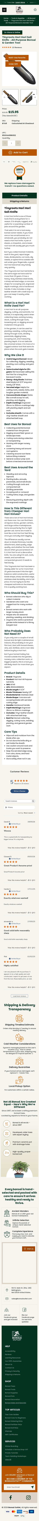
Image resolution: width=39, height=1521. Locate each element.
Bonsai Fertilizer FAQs (13, 1424)
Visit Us (30, 1249)
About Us (8, 1364)
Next (34, 97)
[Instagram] (28, 1497)
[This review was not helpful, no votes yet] (32, 848)
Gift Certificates (11, 1434)
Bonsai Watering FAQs (14, 1421)
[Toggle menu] (4, 10)
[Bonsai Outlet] (17, 1335)
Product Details (20, 195)
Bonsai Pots (10, 1396)
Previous (4, 97)
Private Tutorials (11, 1453)
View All (8, 1459)
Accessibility (10, 1351)
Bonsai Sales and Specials (15, 1403)
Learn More (14, 2)
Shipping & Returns (19, 201)
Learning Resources (12, 1358)
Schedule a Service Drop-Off (16, 1449)
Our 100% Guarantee (13, 1361)
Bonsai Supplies (11, 1393)
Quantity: (6, 138)
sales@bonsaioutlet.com (22, 1298)
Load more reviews (19, 996)
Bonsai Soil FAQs (11, 1428)
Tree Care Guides (12, 1414)
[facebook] (11, 1497)
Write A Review (19, 791)
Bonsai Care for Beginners (15, 1418)
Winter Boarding (11, 1446)
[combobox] (26, 813)
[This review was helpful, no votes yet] (28, 848)
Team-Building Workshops (15, 1456)
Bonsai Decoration (12, 1399)
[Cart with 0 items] (35, 10)
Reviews (8, 1354)
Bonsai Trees (10, 1386)
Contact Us (9, 1368)
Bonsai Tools (10, 1389)
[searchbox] (17, 801)
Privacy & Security (12, 1371)
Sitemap (8, 1431)
